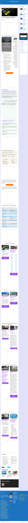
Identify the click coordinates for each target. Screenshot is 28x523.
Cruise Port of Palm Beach (24, 23)
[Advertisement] (10, 28)
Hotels (21, 48)
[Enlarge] (16, 38)
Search (21, 34)
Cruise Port (22, 45)
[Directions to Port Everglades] (15, 472)
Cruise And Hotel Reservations (24, 19)
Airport (21, 43)
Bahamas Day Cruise (23, 44)
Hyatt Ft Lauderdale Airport (12, 264)
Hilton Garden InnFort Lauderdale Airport (12, 269)
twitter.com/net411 (21, 500)
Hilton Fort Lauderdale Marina (12, 256)
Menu (1, 3)
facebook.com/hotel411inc (22, 499)
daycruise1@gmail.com (22, 498)
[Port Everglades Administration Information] (4, 472)
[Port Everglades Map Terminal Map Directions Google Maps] (9, 472)
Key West (22, 49)
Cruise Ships (22, 46)
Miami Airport (5, 504)
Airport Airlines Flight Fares (25, 14)
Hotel (21, 47)
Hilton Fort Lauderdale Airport (16, 262)
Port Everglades (14, 1)
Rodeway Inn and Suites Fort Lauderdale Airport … (25, 9)
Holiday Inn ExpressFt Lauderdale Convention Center (16, 268)
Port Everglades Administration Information (3, 476)
